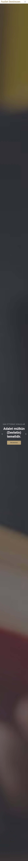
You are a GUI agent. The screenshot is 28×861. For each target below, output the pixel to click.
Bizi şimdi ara (14, 442)
